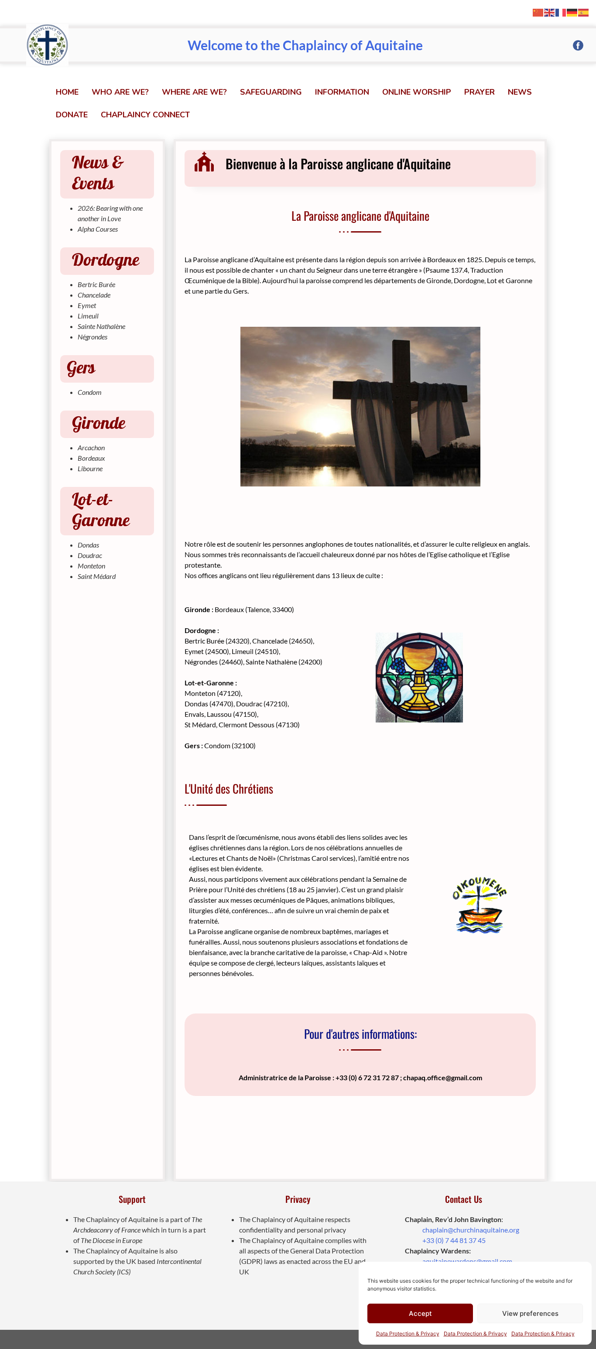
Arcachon (91, 447)
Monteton (91, 566)
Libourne (90, 468)
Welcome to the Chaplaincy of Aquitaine (305, 45)
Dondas (88, 545)
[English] (549, 11)
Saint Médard (97, 576)
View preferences (530, 1313)
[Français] (561, 11)
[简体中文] (538, 11)
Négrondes (92, 336)
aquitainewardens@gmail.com (467, 1261)
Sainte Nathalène (101, 326)
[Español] (583, 11)
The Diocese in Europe (111, 1240)
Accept (420, 1313)
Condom (90, 392)
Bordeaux (91, 458)
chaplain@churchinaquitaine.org (470, 1230)
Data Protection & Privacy (407, 1333)
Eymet (87, 305)
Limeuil (88, 316)
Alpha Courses (98, 229)
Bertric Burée (96, 284)
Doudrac (90, 555)
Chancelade (94, 295)
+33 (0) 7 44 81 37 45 (454, 1240)
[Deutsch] (572, 11)
